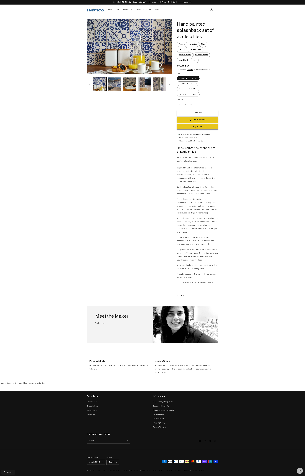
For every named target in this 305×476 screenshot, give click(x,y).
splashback (183, 60)
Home (2, 383)
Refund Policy (158, 414)
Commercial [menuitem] (139, 9)
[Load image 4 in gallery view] (144, 84)
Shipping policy (169, 470)
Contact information (182, 470)
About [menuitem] (148, 9)
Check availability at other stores (192, 141)
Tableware (91, 414)
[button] (206, 9)
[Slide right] (169, 84)
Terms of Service (159, 427)
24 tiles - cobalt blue (188, 89)
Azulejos (193, 44)
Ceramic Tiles (195, 49)
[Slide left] (89, 84)
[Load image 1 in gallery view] (100, 84)
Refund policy (135, 470)
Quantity (180, 99)
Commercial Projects (161, 406)
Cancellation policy (198, 470)
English (111, 462)
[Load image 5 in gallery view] (159, 84)
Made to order (201, 54)
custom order (185, 54)
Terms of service (157, 470)
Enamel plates (92, 406)
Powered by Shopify (122, 470)
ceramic (182, 49)
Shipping (190, 70)
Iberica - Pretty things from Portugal (104, 470)
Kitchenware (92, 410)
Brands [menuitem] (126, 9)
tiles (195, 60)
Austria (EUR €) (95, 462)
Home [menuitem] (110, 9)
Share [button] (182, 295)
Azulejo (182, 44)
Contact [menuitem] (156, 9)
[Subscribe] (127, 441)
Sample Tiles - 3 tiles (188, 78)
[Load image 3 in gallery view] (129, 84)
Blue (203, 44)
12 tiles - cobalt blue (188, 83)
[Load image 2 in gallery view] (114, 84)
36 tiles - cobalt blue (188, 94)
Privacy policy (146, 470)
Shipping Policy (159, 423)
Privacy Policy (158, 418)
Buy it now (197, 126)
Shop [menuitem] (116, 9)
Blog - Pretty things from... (163, 402)
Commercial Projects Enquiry (164, 410)
